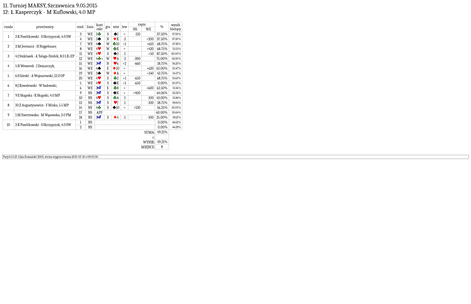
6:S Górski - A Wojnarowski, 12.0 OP (40, 76)
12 (80, 59)
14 (80, 108)
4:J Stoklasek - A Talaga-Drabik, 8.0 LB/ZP (44, 56)
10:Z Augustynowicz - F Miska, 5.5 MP (42, 105)
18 (80, 117)
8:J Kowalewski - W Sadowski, (36, 86)
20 (80, 78)
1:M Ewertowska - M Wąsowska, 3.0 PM (43, 115)
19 (80, 73)
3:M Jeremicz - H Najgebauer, (36, 46)
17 (80, 112)
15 (80, 64)
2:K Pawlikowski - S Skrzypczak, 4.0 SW (43, 37)
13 (80, 103)
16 (80, 68)
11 (80, 54)
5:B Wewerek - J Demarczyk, (35, 66)
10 (80, 98)
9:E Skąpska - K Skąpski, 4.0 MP (37, 95)
